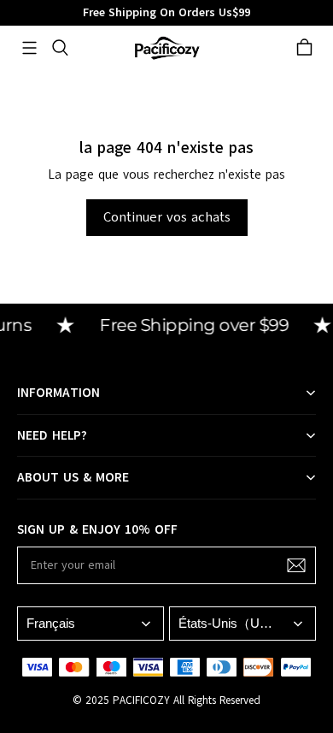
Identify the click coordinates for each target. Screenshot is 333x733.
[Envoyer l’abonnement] (296, 565)
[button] (29, 48)
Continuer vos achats (167, 217)
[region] (166, 13)
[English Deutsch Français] (90, 623)
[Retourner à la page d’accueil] (166, 48)
